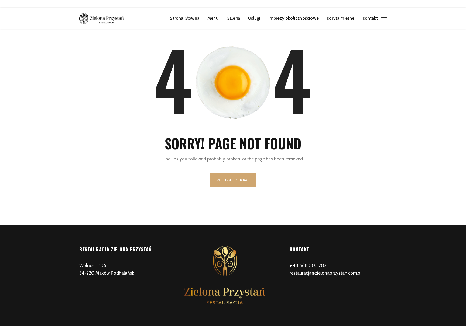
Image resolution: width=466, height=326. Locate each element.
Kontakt (370, 18)
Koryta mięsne (341, 18)
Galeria (233, 18)
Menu (212, 18)
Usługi (254, 18)
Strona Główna (184, 18)
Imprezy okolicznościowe (293, 18)
